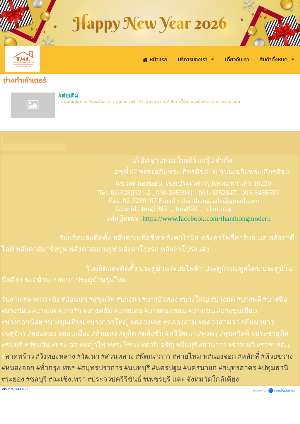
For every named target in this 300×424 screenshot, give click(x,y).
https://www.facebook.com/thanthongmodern (206, 218)
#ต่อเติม (68, 95)
